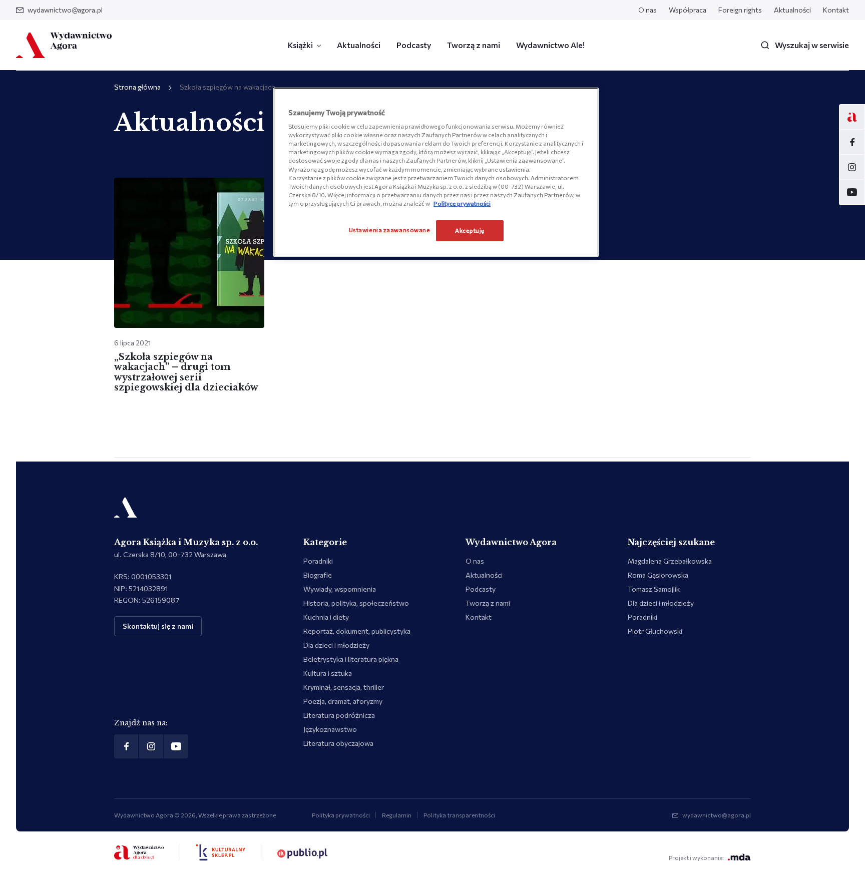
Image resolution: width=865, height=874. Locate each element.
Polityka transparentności (459, 814)
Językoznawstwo (330, 729)
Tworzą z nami (473, 45)
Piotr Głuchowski (655, 631)
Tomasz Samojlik (654, 589)
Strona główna (137, 87)
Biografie (317, 575)
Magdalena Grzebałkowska (670, 561)
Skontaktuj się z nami (158, 626)
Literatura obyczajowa (338, 743)
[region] (436, 172)
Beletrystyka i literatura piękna (350, 659)
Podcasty (413, 45)
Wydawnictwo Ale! (550, 45)
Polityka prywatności (341, 814)
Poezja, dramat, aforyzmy (342, 701)
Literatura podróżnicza (339, 715)
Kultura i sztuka (327, 673)
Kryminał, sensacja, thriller (343, 687)
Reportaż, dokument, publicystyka (356, 631)
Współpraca (687, 10)
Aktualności (792, 10)
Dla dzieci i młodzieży (336, 645)
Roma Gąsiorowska (658, 575)
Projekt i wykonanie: (696, 857)
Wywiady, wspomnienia (339, 589)
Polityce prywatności (462, 203)
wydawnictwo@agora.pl (65, 10)
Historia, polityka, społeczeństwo (356, 603)
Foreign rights (740, 10)
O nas (647, 10)
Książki (300, 45)
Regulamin (396, 814)
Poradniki (318, 561)
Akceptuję (470, 230)
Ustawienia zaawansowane (389, 229)
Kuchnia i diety (326, 617)
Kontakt (836, 10)
